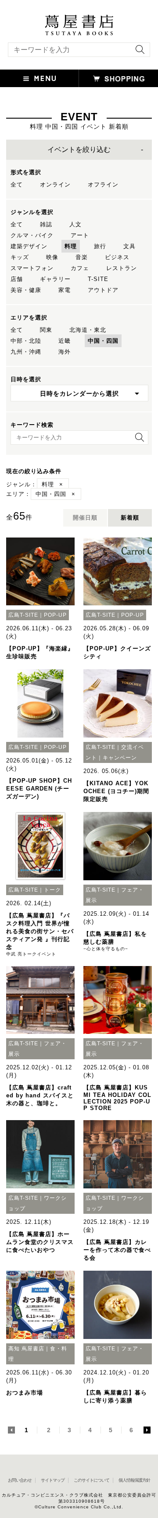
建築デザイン (29, 246)
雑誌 (46, 224)
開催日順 (85, 517)
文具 (129, 246)
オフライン (103, 184)
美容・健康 (26, 290)
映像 (52, 257)
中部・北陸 (26, 340)
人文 (75, 224)
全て (17, 184)
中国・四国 (103, 340)
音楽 (81, 257)
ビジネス (117, 257)
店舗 (17, 279)
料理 (71, 246)
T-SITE (98, 279)
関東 (46, 330)
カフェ (80, 268)
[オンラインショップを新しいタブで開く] (118, 78)
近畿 (64, 340)
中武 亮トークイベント (31, 954)
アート (80, 235)
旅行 (100, 246)
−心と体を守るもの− (105, 948)
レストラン (121, 268)
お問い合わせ (20, 1480)
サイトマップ (53, 1480)
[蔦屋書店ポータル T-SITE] (79, 19)
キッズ (20, 257)
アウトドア (103, 290)
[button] (39, 78)
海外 (64, 351)
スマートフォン (32, 268)
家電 (64, 290)
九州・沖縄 (26, 351)
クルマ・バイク (32, 235)
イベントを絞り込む (79, 149)
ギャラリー (55, 279)
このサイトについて (91, 1480)
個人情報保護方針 (134, 1480)
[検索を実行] (137, 52)
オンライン (55, 184)
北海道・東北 (87, 330)
